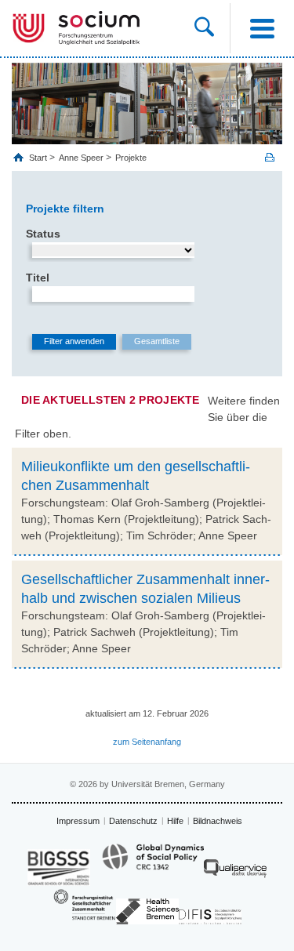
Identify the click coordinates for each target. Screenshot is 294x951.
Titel (37, 277)
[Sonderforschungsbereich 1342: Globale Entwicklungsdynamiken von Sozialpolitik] (153, 864)
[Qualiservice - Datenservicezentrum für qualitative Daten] (235, 872)
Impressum (78, 821)
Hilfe (175, 821)
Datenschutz (133, 821)
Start (39, 157)
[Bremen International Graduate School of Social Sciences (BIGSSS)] (58, 867)
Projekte (131, 157)
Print (269, 157)
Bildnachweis (217, 821)
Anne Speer (81, 157)
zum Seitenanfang (147, 741)
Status (43, 233)
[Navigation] (262, 28)
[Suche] (212, 28)
